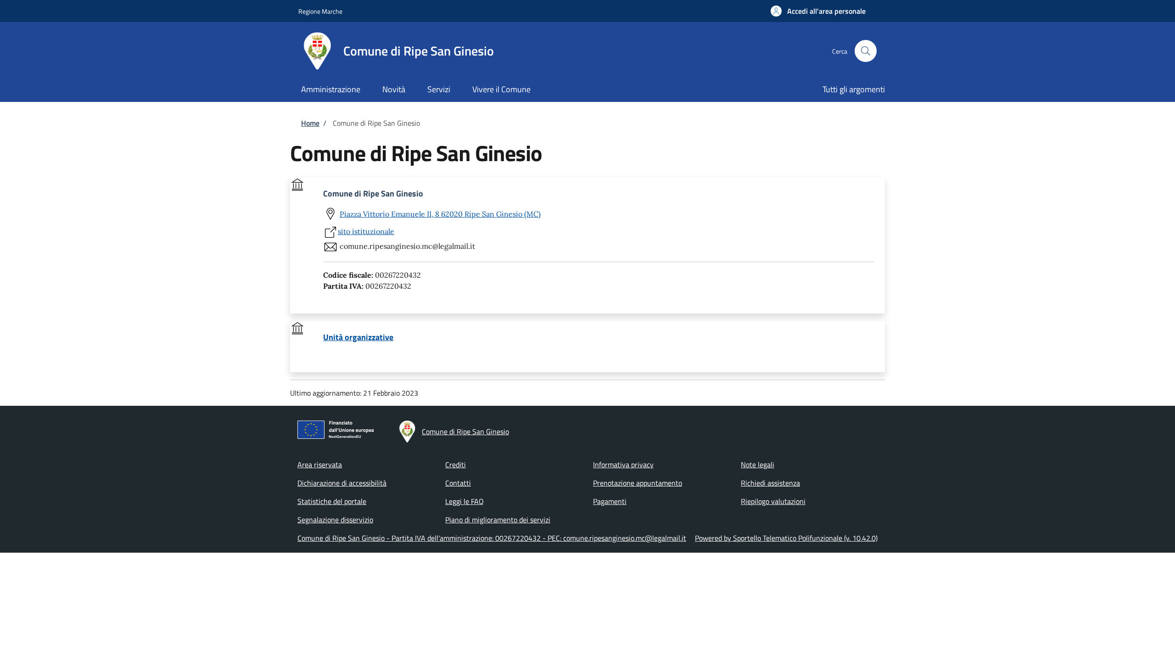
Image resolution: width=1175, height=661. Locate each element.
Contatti (458, 482)
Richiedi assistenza (770, 482)
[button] (818, 11)
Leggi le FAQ (464, 501)
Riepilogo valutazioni (773, 501)
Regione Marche (320, 11)
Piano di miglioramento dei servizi (497, 519)
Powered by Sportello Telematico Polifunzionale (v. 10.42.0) (786, 537)
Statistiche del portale (331, 501)
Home (310, 123)
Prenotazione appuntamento (637, 482)
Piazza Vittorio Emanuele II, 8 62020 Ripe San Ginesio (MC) (440, 213)
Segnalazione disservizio (335, 519)
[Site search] (866, 51)
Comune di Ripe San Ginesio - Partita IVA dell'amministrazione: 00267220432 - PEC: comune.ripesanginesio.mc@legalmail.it (491, 537)
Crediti (455, 464)
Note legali (757, 464)
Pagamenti (610, 501)
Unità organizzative (358, 337)
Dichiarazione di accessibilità (341, 482)
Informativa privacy (623, 464)
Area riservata (319, 464)
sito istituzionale (366, 231)
